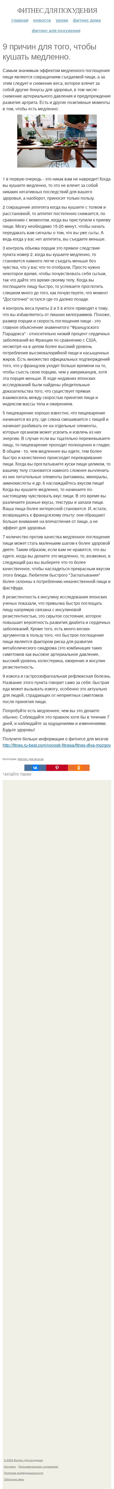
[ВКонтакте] (35, 768)
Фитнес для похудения (57, 10)
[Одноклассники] (79, 768)
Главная (19, 20)
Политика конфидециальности (23, 1473)
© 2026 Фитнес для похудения (23, 1460)
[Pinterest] (57, 768)
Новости (42, 20)
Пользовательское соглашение (38, 1466)
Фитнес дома (87, 20)
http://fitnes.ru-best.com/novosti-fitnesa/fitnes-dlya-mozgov (57, 745)
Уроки (62, 20)
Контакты (10, 1466)
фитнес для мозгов (30, 759)
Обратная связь (14, 1479)
